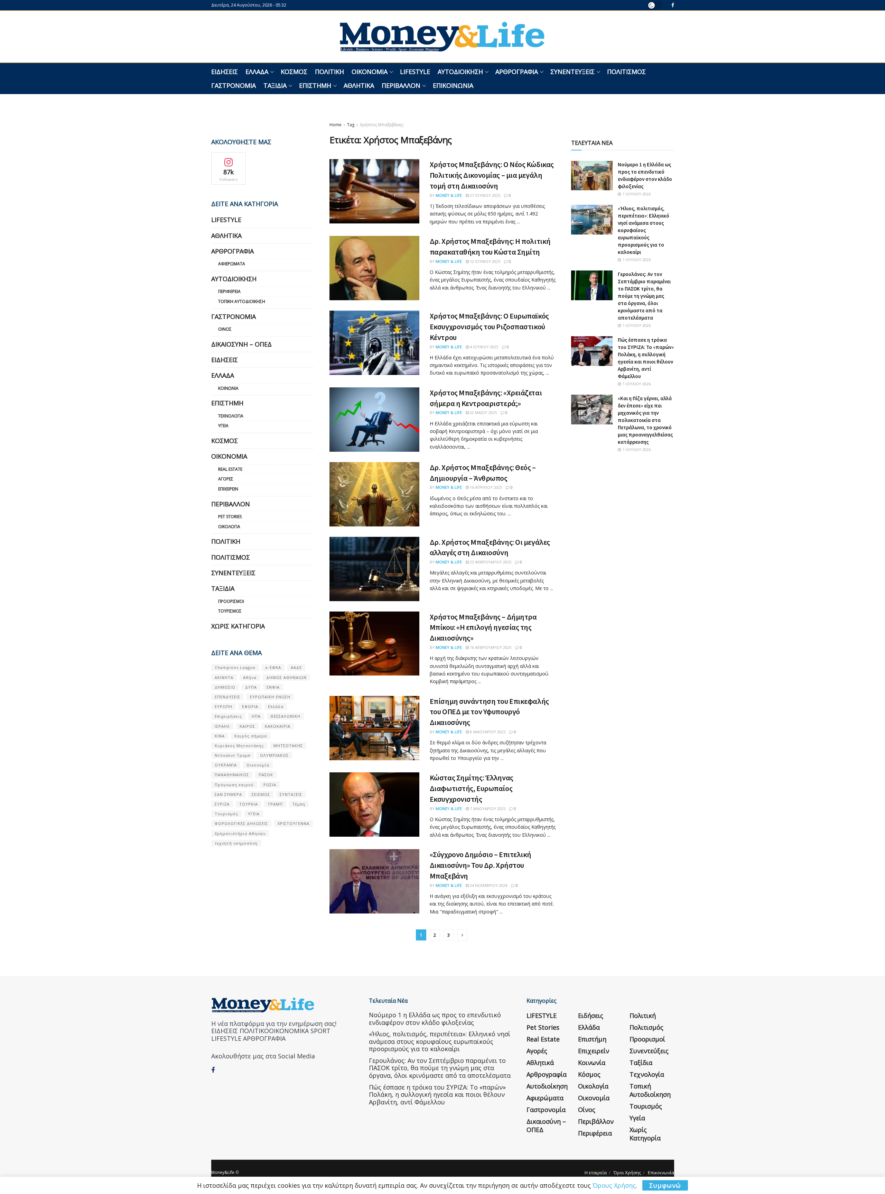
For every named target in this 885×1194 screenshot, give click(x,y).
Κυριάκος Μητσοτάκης (239, 745)
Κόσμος (294, 71)
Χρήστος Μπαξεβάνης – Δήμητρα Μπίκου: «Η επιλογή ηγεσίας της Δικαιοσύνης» (483, 627)
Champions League (235, 667)
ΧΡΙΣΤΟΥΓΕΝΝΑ (293, 823)
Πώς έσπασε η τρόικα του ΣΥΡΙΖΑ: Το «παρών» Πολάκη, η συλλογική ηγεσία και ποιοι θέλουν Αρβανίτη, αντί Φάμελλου (437, 1094)
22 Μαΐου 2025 (483, 412)
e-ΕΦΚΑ (273, 667)
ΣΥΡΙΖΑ (222, 804)
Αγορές (225, 479)
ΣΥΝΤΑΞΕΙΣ (291, 794)
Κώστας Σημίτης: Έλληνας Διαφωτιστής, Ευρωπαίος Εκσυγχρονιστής (471, 788)
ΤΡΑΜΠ (275, 804)
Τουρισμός (230, 611)
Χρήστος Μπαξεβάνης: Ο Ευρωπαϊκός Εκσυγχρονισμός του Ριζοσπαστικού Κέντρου (489, 326)
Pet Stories (230, 517)
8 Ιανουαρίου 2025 (487, 731)
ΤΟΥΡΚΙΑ (248, 804)
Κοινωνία (228, 388)
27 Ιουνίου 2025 (484, 195)
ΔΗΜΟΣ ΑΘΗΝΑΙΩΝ (286, 677)
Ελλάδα (256, 71)
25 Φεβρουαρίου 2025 (490, 561)
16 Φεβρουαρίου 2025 (490, 647)
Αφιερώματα (231, 264)
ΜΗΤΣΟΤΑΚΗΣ (288, 745)
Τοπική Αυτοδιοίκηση (241, 301)
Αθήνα (250, 677)
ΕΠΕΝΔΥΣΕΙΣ (227, 696)
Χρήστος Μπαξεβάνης (381, 125)
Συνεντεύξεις (572, 71)
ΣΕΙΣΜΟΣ (261, 794)
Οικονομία (370, 71)
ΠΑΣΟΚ (266, 774)
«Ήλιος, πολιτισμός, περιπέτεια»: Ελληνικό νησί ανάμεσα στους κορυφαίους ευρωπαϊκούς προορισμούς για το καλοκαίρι (643, 230)
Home (335, 125)
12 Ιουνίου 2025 (484, 261)
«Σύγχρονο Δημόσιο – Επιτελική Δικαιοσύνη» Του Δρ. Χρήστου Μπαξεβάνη (480, 865)
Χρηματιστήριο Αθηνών (240, 833)
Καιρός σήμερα (250, 735)
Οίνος (225, 329)
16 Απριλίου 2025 (485, 487)
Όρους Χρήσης (614, 1185)
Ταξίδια (275, 85)
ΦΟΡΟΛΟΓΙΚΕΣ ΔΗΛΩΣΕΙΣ (241, 823)
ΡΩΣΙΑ (269, 784)
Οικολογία (229, 527)
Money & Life (449, 195)
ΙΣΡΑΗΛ (222, 726)
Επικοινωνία (453, 85)
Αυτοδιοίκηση (460, 71)
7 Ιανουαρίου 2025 (487, 808)
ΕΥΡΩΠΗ (223, 706)
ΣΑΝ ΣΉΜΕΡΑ (228, 794)
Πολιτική (329, 71)
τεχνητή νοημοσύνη (236, 843)
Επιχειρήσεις (228, 716)
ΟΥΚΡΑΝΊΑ (226, 765)
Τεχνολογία (230, 416)
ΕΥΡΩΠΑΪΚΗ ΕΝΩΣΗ (270, 696)
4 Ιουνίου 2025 (483, 346)
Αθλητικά (359, 85)
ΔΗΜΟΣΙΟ (225, 687)
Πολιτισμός (626, 71)
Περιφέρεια (229, 291)
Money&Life (222, 1172)
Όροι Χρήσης (627, 1172)
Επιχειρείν (228, 489)
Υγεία (223, 426)
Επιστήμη (315, 85)
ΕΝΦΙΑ (273, 687)
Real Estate (230, 469)
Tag (350, 125)
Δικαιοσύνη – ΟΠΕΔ (241, 344)
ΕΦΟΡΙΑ (250, 706)
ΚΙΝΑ (220, 735)
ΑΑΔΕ (296, 667)
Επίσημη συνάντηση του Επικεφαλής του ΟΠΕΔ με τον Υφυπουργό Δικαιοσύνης (489, 711)
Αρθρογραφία (516, 71)
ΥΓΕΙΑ (254, 813)
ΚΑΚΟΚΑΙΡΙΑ (277, 726)
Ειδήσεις (224, 71)
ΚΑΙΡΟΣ (247, 726)
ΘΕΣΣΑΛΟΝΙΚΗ (285, 716)
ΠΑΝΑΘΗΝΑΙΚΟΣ (232, 774)
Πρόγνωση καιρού (234, 784)
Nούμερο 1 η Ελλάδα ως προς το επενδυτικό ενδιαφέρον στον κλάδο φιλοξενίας (435, 1019)
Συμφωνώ (665, 1185)
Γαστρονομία (233, 85)
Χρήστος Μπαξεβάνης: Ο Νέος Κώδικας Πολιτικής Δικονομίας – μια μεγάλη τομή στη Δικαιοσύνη (492, 175)
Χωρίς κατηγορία (238, 626)
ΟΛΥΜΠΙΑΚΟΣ (274, 755)
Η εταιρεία (596, 1172)
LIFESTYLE (415, 71)
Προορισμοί (231, 601)
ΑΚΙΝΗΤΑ (224, 677)
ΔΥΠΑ (251, 687)
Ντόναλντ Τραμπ (232, 755)
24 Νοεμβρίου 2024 (488, 885)
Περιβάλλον (401, 85)
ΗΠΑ (256, 716)
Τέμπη (298, 804)
